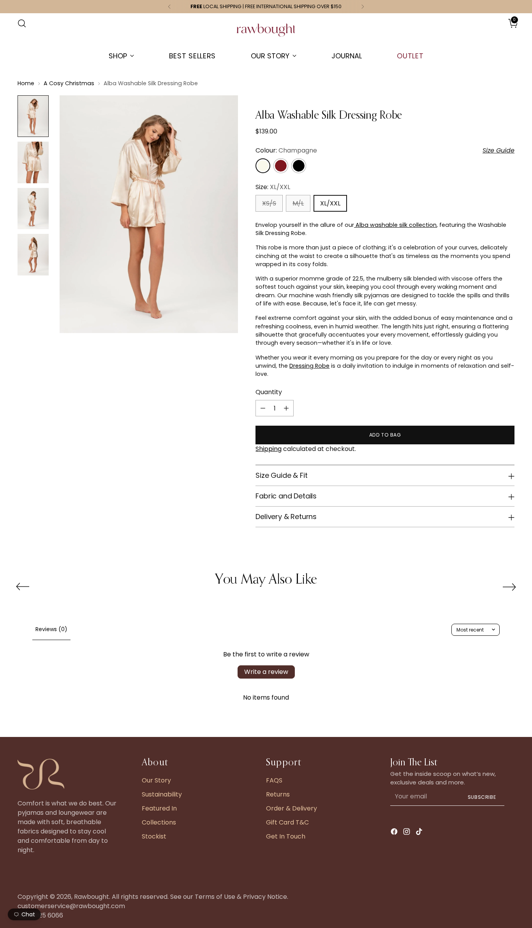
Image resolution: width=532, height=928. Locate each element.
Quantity (268, 392)
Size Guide (498, 150)
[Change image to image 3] (33, 209)
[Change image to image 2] (33, 162)
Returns (278, 794)
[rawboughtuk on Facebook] (395, 833)
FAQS (274, 780)
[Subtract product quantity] (263, 408)
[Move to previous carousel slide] (22, 586)
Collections (159, 822)
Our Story (156, 780)
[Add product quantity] (286, 408)
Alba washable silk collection (395, 225)
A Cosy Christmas (69, 83)
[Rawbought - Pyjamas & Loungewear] (266, 33)
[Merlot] (280, 165)
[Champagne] (262, 165)
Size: (272, 186)
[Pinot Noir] (298, 165)
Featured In (159, 808)
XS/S (269, 203)
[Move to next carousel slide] (509, 586)
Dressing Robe (309, 366)
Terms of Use (215, 896)
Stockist (154, 836)
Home (26, 83)
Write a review (266, 671)
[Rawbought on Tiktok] (420, 833)
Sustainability (162, 794)
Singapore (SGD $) (491, 31)
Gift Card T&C (287, 822)
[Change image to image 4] (33, 254)
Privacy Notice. (265, 896)
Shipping (268, 448)
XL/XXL (330, 203)
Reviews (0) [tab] (51, 629)
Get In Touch (285, 836)
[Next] (362, 6)
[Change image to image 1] (33, 116)
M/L (298, 203)
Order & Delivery (291, 808)
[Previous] (169, 6)
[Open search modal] (22, 23)
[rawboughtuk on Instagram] (407, 833)
